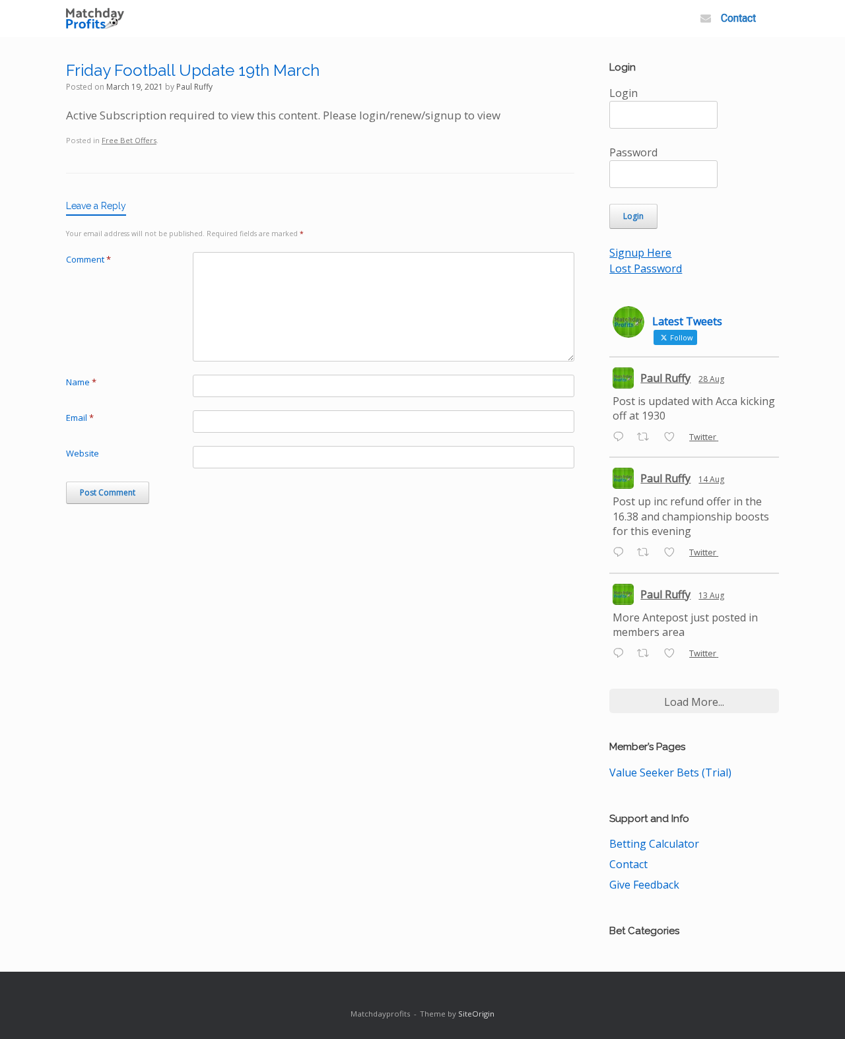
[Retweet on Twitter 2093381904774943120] (647, 437)
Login (623, 93)
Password (633, 152)
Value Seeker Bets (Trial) (670, 772)
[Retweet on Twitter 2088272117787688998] (647, 553)
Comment (88, 259)
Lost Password (645, 268)
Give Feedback (644, 884)
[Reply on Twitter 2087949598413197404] (621, 654)
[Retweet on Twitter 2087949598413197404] (647, 654)
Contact (738, 18)
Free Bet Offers (129, 140)
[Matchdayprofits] (95, 19)
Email (80, 418)
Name (81, 382)
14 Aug (711, 479)
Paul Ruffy (194, 86)
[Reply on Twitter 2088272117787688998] (621, 553)
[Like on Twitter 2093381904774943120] (673, 437)
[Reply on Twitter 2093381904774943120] (621, 437)
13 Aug (711, 595)
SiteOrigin (476, 1014)
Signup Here (640, 252)
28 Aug (711, 379)
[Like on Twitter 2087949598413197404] (673, 654)
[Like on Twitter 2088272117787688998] (673, 553)
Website (82, 453)
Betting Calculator (654, 843)
